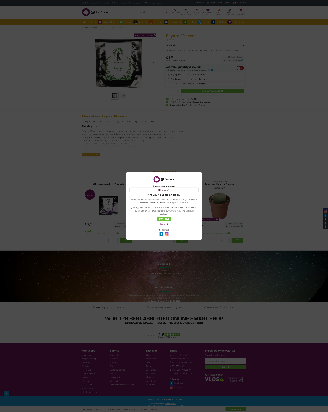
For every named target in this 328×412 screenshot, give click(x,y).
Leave (163, 224)
